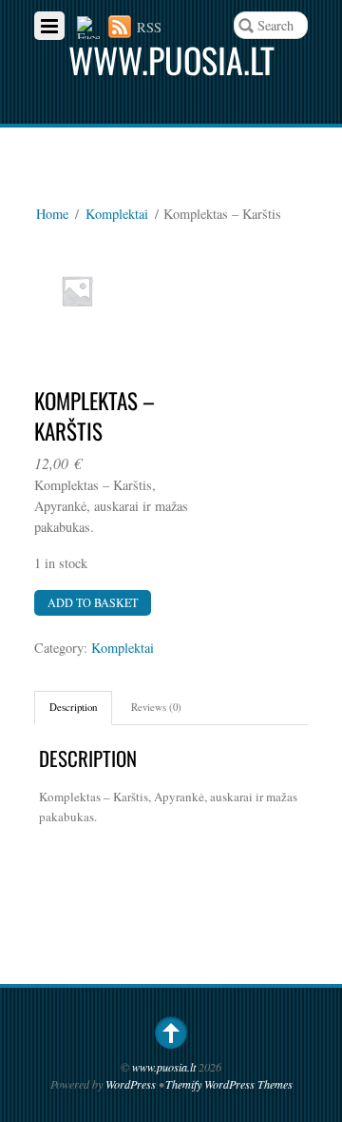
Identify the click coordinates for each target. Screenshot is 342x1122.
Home (52, 214)
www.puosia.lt (164, 1066)
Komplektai (117, 214)
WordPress (130, 1084)
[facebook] (88, 27)
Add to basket (93, 602)
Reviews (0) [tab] (156, 706)
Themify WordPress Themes (229, 1084)
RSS (149, 27)
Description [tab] (73, 706)
